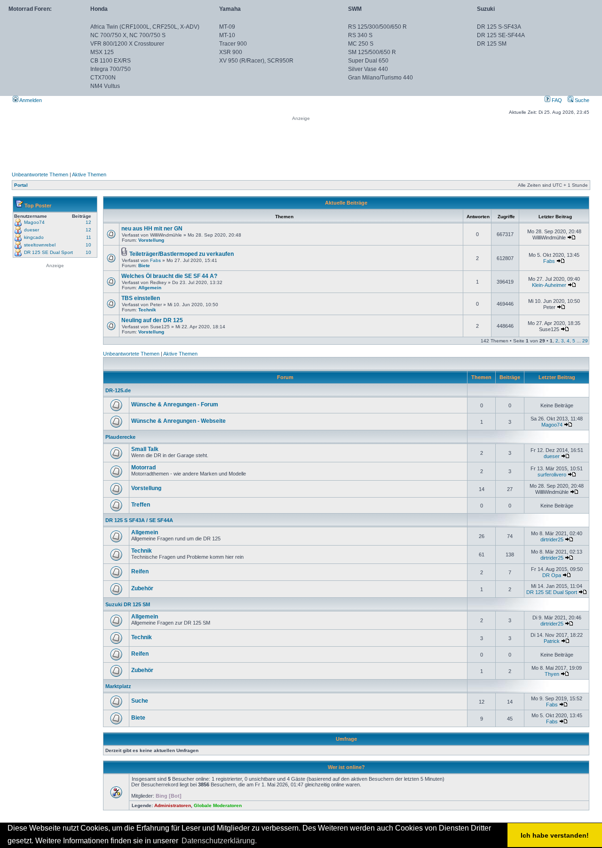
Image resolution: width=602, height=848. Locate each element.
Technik (147, 309)
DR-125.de (118, 390)
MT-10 (227, 35)
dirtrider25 (551, 539)
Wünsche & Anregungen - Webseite (178, 421)
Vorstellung (151, 240)
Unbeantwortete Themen (40, 174)
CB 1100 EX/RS (110, 60)
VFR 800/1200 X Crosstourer (127, 43)
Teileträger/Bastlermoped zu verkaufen (181, 254)
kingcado (34, 237)
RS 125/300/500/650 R (377, 27)
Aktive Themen (89, 174)
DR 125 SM (492, 43)
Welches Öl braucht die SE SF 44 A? (169, 276)
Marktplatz (118, 686)
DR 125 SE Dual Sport (48, 252)
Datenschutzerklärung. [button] (219, 841)
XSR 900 (230, 52)
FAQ (556, 100)
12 (88, 222)
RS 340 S (360, 35)
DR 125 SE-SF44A (501, 35)
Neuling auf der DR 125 (152, 320)
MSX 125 (102, 52)
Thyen (552, 674)
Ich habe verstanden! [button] (555, 835)
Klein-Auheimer (549, 285)
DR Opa (551, 575)
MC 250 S (360, 43)
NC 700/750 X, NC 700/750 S (128, 35)
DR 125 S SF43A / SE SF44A (139, 520)
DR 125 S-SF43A (499, 27)
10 (88, 244)
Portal (21, 185)
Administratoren (172, 805)
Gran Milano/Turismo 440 (380, 77)
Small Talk (144, 449)
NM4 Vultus (105, 86)
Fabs (155, 260)
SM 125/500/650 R (372, 52)
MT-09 (227, 27)
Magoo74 (34, 222)
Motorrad (143, 467)
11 (88, 237)
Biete (144, 265)
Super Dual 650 (368, 60)
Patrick (552, 641)
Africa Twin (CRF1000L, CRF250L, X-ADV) (144, 27)
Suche (581, 100)
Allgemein (149, 287)
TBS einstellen (140, 298)
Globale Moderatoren (218, 805)
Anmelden (30, 100)
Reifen (140, 571)
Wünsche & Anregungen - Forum (174, 404)
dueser (31, 229)
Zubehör (142, 588)
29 (585, 340)
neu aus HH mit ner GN (151, 228)
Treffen (140, 504)
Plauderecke (120, 437)
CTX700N (103, 77)
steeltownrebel (39, 244)
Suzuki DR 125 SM (127, 604)
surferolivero (552, 474)
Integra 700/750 (110, 69)
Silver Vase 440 (368, 69)
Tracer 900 (233, 43)
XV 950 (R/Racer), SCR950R (256, 60)
